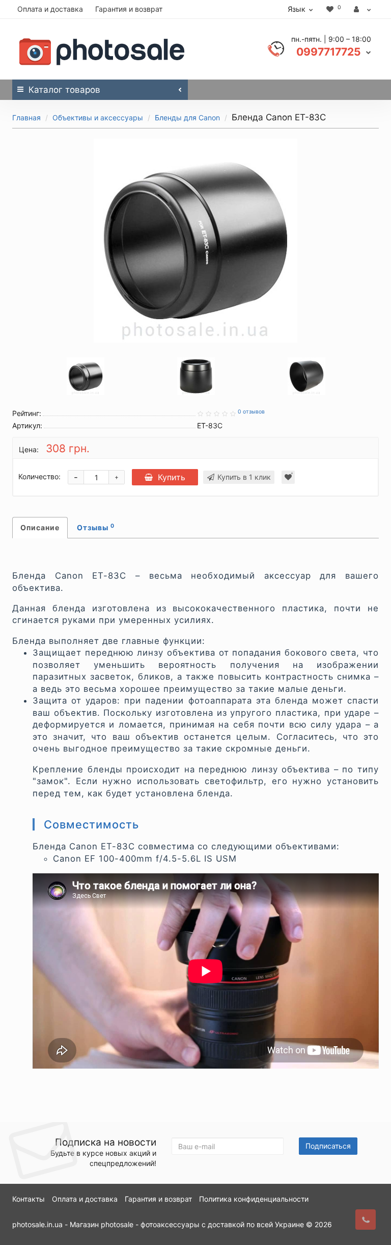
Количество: (39, 476)
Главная (26, 117)
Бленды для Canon (187, 117)
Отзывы (96, 527)
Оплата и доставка (50, 9)
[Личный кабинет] (362, 9)
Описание (40, 527)
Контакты (28, 1199)
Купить (171, 477)
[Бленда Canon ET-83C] (195, 241)
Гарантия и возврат (128, 9)
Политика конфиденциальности (254, 1199)
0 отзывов (251, 411)
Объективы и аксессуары (97, 117)
